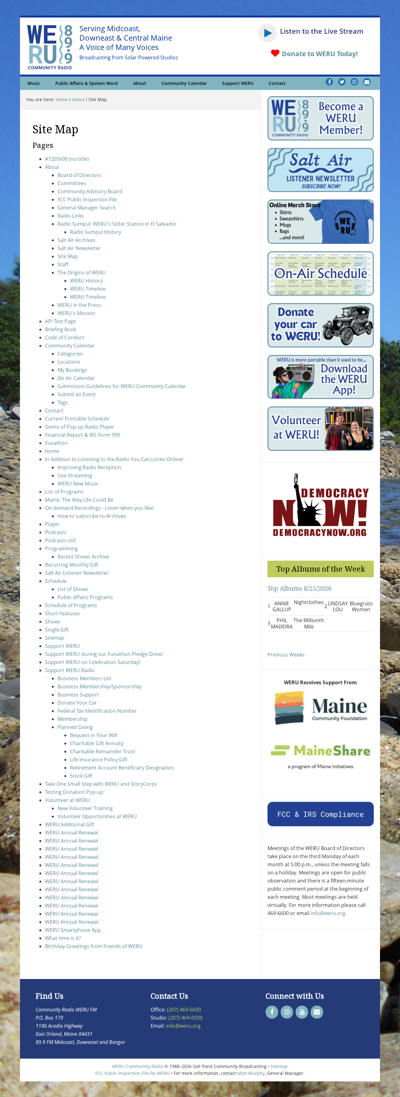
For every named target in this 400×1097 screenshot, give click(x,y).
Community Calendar (70, 345)
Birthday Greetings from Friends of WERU (93, 946)
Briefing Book (60, 329)
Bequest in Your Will (93, 735)
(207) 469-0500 (185, 1017)
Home (52, 451)
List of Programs (64, 491)
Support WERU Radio (70, 670)
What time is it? (63, 938)
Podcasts (56, 532)
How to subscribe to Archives (92, 516)
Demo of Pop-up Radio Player (79, 426)
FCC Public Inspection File (87, 199)
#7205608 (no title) (67, 158)
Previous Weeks (286, 654)
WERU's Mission (76, 313)
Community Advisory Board (90, 191)
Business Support (78, 694)
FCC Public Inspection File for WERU (132, 1073)
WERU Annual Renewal (71, 832)
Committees (72, 183)
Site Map (68, 256)
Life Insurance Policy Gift (99, 759)
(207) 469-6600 (184, 1009)
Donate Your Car (77, 702)
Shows (52, 621)
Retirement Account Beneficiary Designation (122, 767)
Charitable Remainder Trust (102, 751)
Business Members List (85, 678)
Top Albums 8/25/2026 (300, 588)
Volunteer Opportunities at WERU (97, 816)
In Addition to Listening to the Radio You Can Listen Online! (114, 459)
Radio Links (71, 215)
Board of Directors (79, 175)
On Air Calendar (76, 378)
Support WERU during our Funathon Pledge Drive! (104, 654)
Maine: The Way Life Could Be (79, 499)
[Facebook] (272, 1012)
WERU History (86, 280)
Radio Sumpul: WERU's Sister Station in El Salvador (117, 223)
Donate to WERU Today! (319, 53)
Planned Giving (75, 727)
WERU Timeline (88, 288)
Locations (69, 361)
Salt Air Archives (76, 240)
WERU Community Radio (137, 1066)
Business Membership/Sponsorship (100, 686)
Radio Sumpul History (95, 232)
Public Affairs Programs (85, 597)
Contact (54, 410)
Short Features (62, 613)
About (52, 167)
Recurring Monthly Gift (71, 564)
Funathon (56, 443)
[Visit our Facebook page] (329, 82)
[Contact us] (367, 82)
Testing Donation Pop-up (74, 792)
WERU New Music (78, 483)
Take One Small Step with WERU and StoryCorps (101, 783)
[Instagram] (287, 1012)
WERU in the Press (79, 305)
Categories (70, 353)
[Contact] (317, 1012)
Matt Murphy (251, 1073)
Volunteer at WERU (67, 800)
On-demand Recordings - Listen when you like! (99, 507)
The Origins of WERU (82, 272)
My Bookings (72, 369)
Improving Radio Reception (89, 467)
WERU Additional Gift (69, 824)
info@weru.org (328, 913)
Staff (63, 264)
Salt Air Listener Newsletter (77, 572)
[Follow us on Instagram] (354, 82)
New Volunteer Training (85, 808)
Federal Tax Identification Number (97, 710)
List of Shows (73, 589)
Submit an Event (77, 394)
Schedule (56, 581)
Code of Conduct (64, 337)
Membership (73, 719)
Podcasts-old (60, 540)
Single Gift (57, 629)
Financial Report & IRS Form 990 (82, 434)
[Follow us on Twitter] (342, 82)
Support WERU (62, 645)
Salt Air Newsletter (79, 248)
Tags (63, 402)
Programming (61, 548)
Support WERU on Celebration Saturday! (92, 662)
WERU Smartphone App (73, 930)
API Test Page (60, 321)
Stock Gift (81, 775)
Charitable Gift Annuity (96, 743)
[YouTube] (302, 1012)
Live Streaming (75, 475)
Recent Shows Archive (83, 556)
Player (52, 524)
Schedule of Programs (71, 605)
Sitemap (54, 637)
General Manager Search (87, 207)
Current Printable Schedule (77, 418)
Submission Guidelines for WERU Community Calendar (122, 386)
